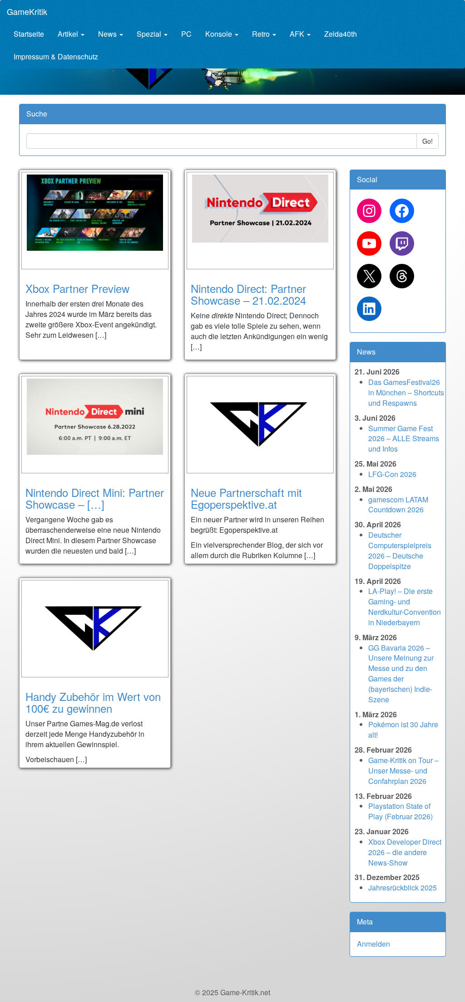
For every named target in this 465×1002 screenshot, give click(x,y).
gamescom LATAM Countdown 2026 (398, 504)
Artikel (69, 34)
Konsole (219, 34)
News (108, 34)
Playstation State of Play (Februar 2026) (400, 811)
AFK (298, 34)
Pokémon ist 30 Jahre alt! (403, 729)
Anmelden (373, 944)
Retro (262, 34)
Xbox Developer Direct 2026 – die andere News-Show (404, 852)
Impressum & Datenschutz (56, 56)
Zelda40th (340, 34)
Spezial (150, 34)
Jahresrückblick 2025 (402, 887)
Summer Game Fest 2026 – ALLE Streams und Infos (403, 438)
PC (186, 34)
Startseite (29, 34)
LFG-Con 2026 (392, 474)
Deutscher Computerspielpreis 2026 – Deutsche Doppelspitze (399, 550)
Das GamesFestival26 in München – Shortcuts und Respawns (406, 392)
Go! (427, 141)
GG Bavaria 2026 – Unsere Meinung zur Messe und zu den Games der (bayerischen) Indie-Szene (401, 673)
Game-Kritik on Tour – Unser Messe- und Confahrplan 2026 (403, 770)
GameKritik (27, 11)
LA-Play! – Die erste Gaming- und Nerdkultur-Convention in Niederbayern (404, 606)
